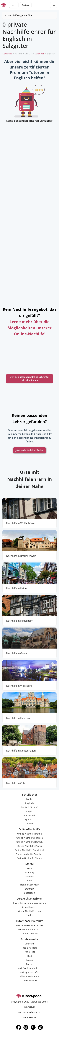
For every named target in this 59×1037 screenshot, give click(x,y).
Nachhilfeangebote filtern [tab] (21, 15)
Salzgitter (39, 53)
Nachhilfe (7, 53)
